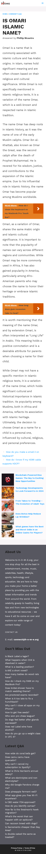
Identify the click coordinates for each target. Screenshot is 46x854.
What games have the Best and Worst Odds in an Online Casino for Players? (30, 529)
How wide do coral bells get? (20, 753)
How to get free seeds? (17, 712)
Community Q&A (15, 14)
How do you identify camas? (20, 806)
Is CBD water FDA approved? (20, 802)
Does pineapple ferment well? (21, 791)
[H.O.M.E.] (6, 3)
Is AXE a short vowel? (16, 670)
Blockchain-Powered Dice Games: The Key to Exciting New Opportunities (30, 478)
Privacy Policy (16, 848)
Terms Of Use (29, 848)
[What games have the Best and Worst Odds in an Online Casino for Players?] (8, 531)
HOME (5, 14)
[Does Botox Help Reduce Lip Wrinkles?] (8, 518)
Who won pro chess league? (20, 716)
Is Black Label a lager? (17, 656)
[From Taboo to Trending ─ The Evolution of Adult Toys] (8, 505)
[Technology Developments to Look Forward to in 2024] (8, 492)
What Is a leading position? (19, 667)
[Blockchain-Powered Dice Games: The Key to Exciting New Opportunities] (8, 480)
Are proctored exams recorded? (21, 695)
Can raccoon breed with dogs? (21, 823)
